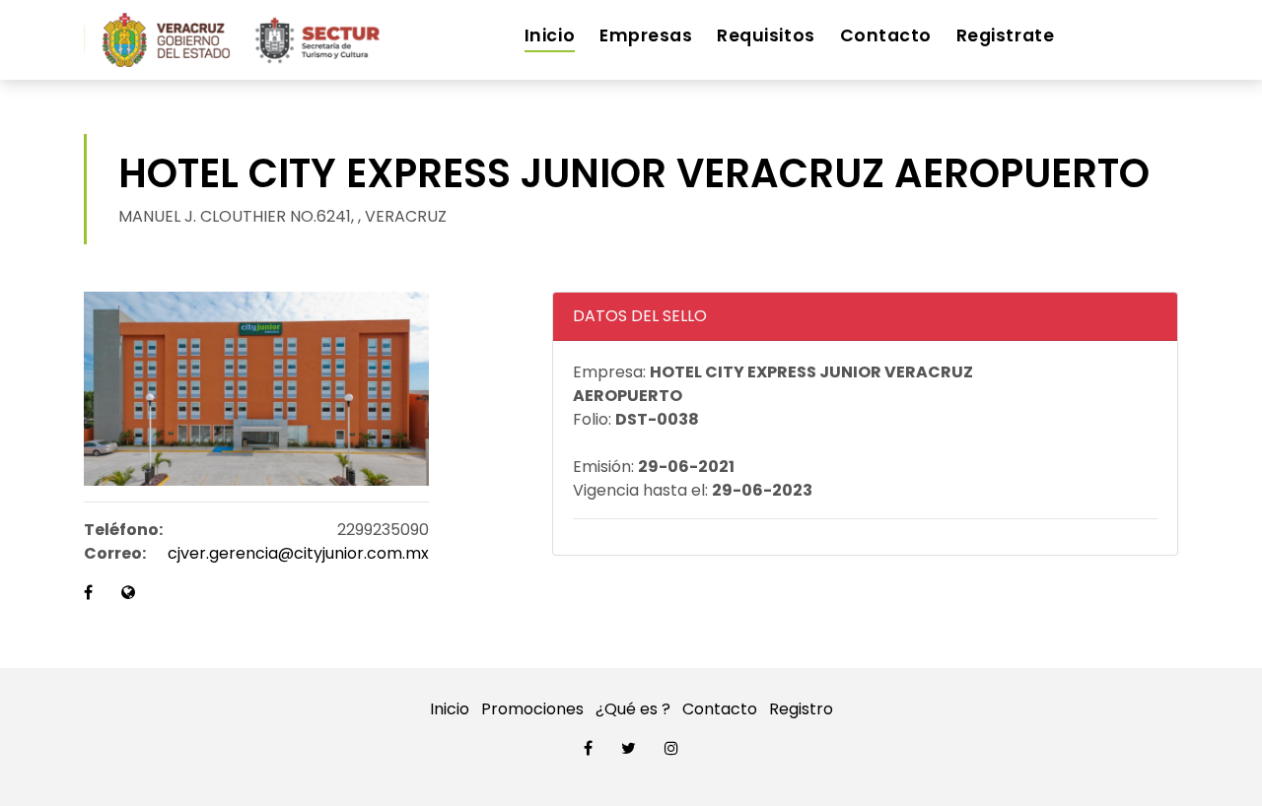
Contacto (886, 35)
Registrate (1005, 35)
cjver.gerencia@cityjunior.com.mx (298, 553)
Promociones (532, 709)
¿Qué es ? (633, 709)
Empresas (645, 35)
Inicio (550, 35)
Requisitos (765, 35)
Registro (801, 709)
